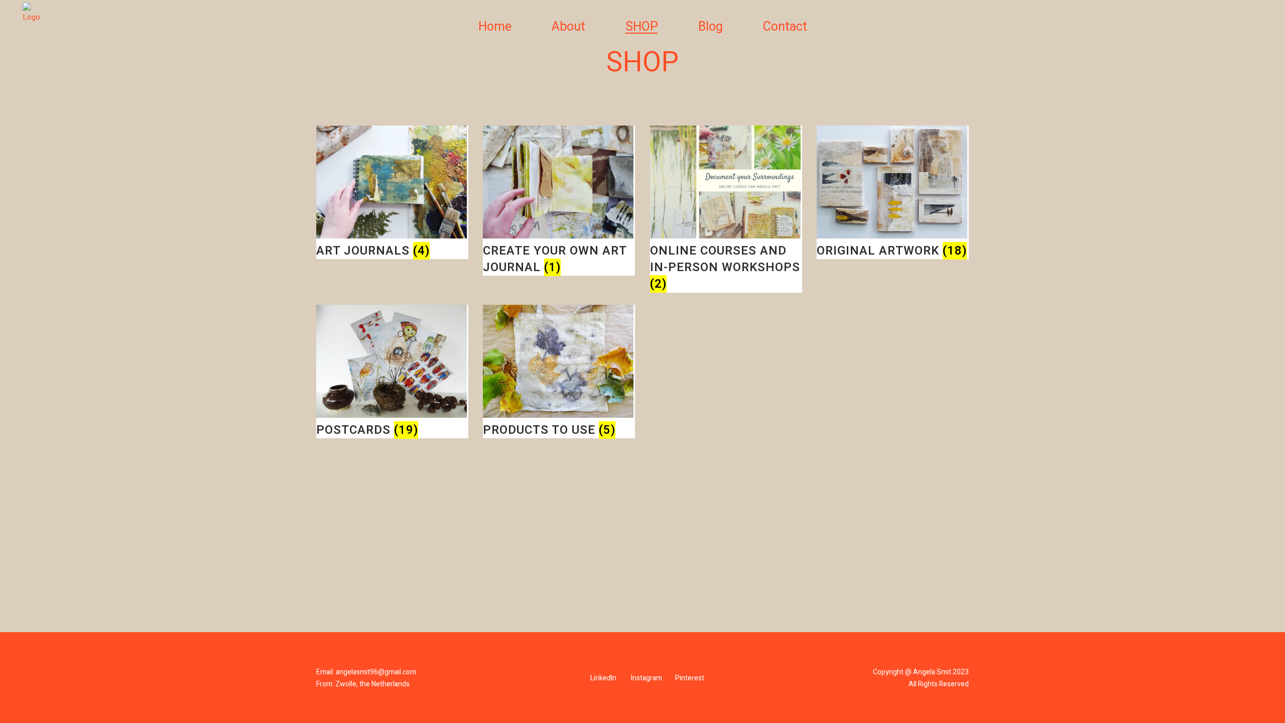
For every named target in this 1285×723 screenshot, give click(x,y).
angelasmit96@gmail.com (376, 672)
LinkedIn (603, 678)
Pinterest (689, 678)
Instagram (646, 678)
